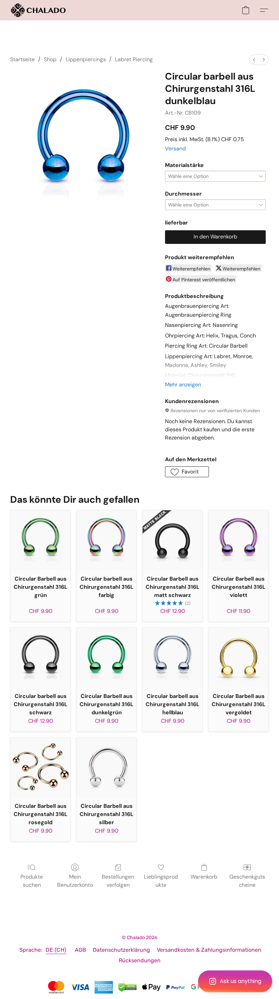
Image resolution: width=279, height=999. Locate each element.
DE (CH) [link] (56, 950)
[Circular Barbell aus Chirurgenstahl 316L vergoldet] (238, 657)
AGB (80, 950)
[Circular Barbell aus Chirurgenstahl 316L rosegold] (40, 767)
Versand (175, 148)
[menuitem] (254, 60)
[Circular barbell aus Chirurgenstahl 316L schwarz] (40, 657)
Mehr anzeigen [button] (183, 384)
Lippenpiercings (86, 59)
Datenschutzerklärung (121, 950)
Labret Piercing (134, 59)
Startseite (22, 59)
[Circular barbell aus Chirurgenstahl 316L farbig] (106, 540)
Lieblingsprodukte (161, 880)
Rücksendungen (140, 960)
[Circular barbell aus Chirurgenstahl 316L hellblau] (172, 657)
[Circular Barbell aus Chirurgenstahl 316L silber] (106, 767)
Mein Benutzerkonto (75, 880)
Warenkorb (204, 876)
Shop (50, 59)
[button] (235, 981)
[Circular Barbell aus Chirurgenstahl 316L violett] (238, 540)
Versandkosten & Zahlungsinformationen (209, 950)
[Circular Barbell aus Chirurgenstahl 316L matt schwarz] (172, 540)
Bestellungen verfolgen (118, 880)
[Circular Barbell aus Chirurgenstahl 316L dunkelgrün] (106, 657)
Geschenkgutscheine (247, 880)
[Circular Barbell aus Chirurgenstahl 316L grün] (40, 540)
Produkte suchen (31, 880)
